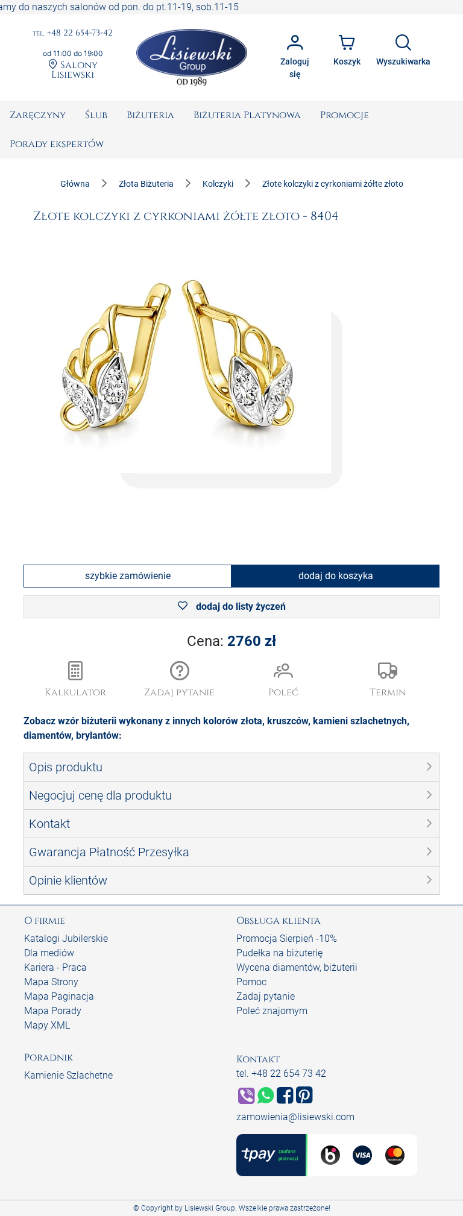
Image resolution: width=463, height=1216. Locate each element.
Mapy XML (47, 1025)
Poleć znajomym (271, 1011)
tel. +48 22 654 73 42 (281, 1073)
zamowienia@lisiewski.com (295, 1117)
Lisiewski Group (209, 1208)
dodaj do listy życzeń (240, 606)
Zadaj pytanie (265, 996)
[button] (180, 680)
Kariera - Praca (55, 967)
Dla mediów (49, 953)
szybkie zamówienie (128, 575)
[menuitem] (37, 115)
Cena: (231, 641)
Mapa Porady (52, 1011)
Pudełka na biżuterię (279, 953)
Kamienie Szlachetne (68, 1075)
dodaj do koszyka (335, 575)
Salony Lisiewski (74, 69)
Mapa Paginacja (59, 996)
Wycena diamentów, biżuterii (296, 967)
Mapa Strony (51, 982)
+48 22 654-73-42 (73, 33)
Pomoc (251, 982)
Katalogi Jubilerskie (66, 938)
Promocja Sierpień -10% (286, 938)
